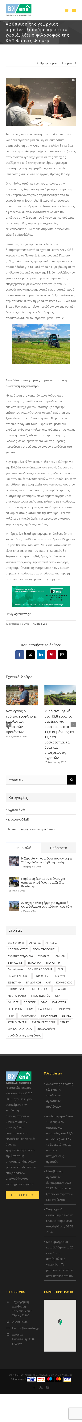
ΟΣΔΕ (44, 1002)
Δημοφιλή (23, 847)
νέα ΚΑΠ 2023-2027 (20, 1029)
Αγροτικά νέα (40, 623)
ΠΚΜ (30, 1009)
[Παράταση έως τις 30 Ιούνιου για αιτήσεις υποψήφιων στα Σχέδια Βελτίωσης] (14, 879)
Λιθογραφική (17, 1379)
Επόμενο (67, 63)
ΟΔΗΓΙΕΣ (13, 1002)
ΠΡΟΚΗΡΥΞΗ (49, 1015)
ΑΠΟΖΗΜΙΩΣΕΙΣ (18, 949)
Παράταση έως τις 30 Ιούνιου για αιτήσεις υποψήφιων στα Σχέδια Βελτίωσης (43, 882)
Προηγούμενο (49, 63)
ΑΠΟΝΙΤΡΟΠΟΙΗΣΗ (44, 949)
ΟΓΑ (57, 995)
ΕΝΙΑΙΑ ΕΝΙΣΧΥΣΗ (19, 976)
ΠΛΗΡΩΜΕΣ (45, 1009)
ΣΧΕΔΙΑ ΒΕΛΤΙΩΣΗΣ (43, 1022)
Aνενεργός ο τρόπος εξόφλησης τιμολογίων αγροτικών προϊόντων (21, 721)
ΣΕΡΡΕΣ (66, 1015)
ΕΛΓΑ (60, 969)
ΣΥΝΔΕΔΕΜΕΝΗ (17, 1022)
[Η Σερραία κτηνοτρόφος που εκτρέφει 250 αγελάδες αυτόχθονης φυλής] (14, 859)
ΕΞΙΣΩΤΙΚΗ (14, 982)
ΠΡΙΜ (11, 1015)
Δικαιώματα (15, 969)
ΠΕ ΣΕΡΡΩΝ (15, 1009)
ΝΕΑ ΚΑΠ (60, 989)
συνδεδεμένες (46, 1029)
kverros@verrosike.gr (25, 1328)
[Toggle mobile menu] (74, 10)
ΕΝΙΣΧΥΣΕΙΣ (42, 976)
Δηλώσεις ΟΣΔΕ (18, 819)
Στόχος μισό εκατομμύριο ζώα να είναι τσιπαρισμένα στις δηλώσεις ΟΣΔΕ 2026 (59, 1220)
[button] (8, 724)
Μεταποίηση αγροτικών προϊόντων (31, 829)
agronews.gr (22, 614)
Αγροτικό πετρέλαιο (20, 956)
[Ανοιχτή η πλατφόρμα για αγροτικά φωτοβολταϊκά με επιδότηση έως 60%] (14, 903)
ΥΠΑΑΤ (64, 1022)
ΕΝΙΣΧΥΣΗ (60, 976)
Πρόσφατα (58, 847)
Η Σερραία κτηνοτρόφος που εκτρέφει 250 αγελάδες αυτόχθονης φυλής (46, 860)
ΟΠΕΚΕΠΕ (29, 1002)
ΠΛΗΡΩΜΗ (64, 1009)
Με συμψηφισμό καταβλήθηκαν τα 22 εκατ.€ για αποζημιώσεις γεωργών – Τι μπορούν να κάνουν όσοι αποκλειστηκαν (60, 1259)
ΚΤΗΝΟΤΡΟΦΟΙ (17, 989)
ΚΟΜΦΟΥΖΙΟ (64, 982)
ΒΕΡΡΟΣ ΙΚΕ (15, 962)
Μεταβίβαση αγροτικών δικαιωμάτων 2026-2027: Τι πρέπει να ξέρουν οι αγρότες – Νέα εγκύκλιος (59, 1185)
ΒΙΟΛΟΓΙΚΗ (53, 962)
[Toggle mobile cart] (66, 10)
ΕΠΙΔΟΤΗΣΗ (33, 982)
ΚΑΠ (48, 982)
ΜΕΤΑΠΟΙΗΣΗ (41, 989)
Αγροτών (43, 956)
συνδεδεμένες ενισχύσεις (24, 1035)
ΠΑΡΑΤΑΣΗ (59, 1002)
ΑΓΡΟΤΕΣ (35, 942)
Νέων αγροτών (40, 995)
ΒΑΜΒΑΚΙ (60, 956)
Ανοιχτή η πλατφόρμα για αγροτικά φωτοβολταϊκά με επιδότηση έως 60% (46, 904)
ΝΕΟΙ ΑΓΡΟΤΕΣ (17, 995)
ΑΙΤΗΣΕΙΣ (51, 942)
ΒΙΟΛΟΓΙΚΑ (34, 962)
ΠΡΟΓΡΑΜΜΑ (27, 1015)
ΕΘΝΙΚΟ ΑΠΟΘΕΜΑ (40, 969)
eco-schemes (16, 942)
